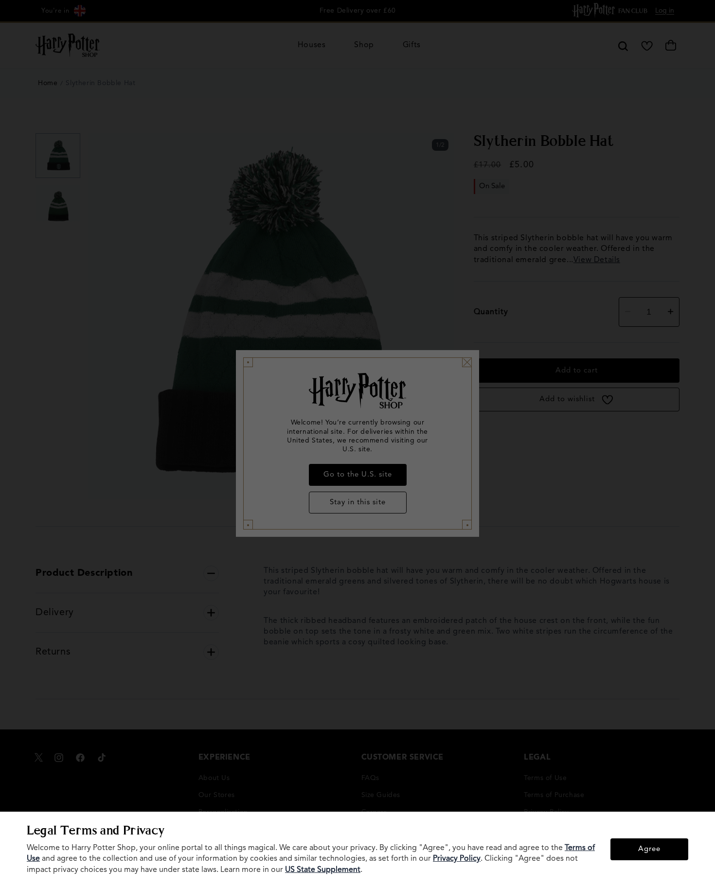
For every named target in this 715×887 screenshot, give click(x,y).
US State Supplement (322, 870)
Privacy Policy (457, 859)
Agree (649, 849)
